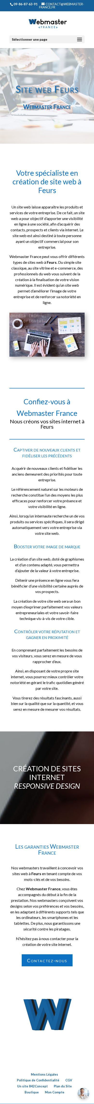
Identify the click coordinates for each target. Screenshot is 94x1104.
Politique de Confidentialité (38, 1080)
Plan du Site (63, 1086)
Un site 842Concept (32, 1086)
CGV (68, 1080)
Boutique (32, 1092)
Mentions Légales (44, 1074)
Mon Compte (54, 1092)
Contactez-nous (47, 960)
